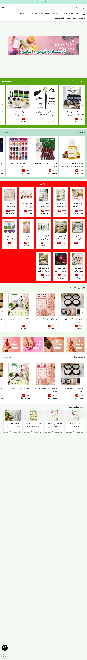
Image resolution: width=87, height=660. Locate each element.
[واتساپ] (5, 655)
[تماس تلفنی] (5, 648)
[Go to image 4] (42, 66)
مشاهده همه (6, 81)
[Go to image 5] (38, 66)
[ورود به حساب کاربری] (8, 8)
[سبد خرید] (3, 8)
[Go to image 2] (46, 66)
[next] (4, 422)
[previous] (82, 105)
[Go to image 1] (48, 66)
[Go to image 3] (44, 66)
